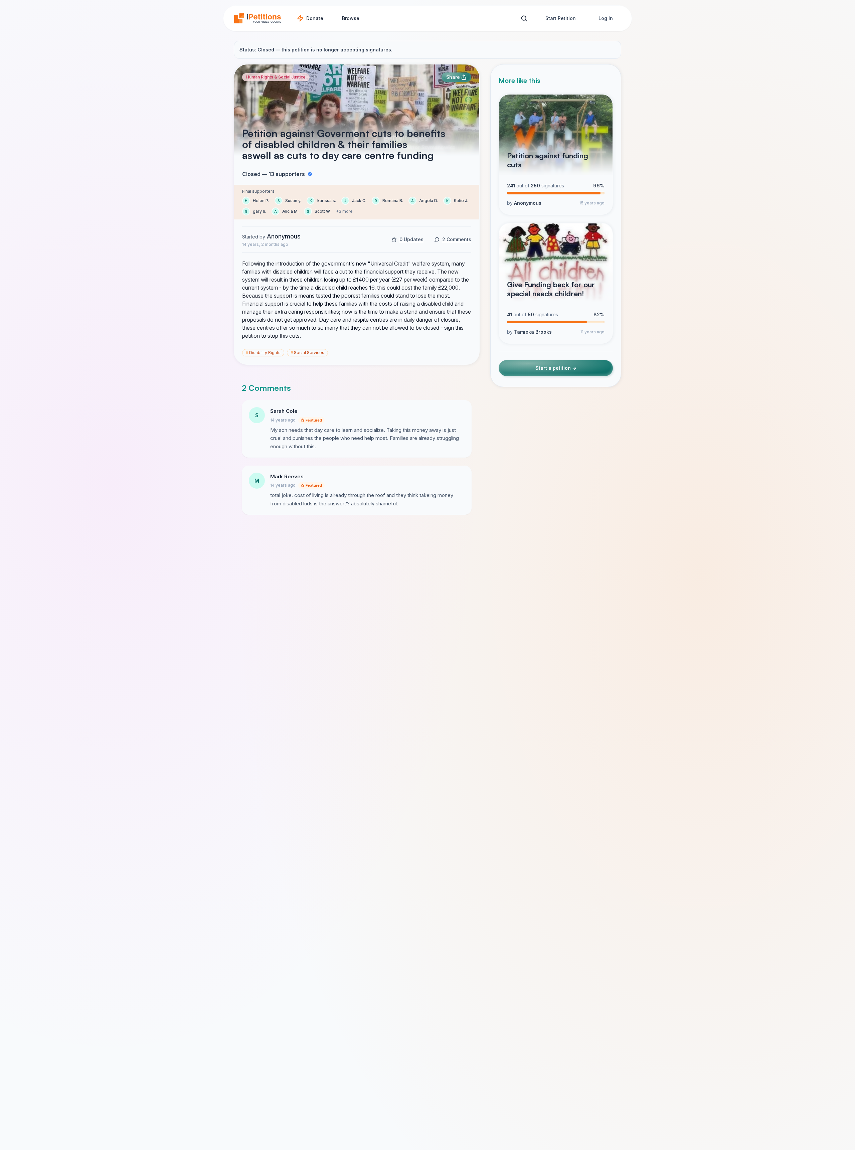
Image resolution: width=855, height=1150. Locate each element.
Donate (314, 18)
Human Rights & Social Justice (276, 76)
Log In (605, 18)
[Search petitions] (524, 18)
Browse (350, 18)
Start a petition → (555, 368)
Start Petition (560, 18)
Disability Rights (263, 352)
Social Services (307, 352)
